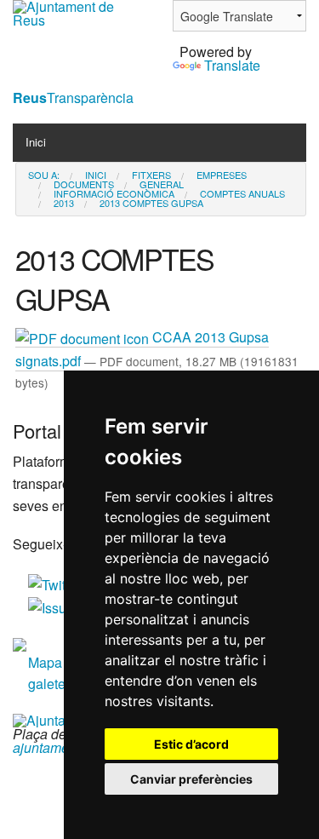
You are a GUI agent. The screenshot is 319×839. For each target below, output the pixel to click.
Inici (36, 142)
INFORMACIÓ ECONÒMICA (114, 193)
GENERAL (162, 184)
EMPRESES (222, 175)
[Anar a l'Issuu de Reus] (52, 606)
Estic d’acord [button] (191, 744)
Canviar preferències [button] (191, 779)
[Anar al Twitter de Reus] (56, 583)
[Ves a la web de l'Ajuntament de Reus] (80, 11)
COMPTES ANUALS (242, 193)
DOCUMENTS (84, 184)
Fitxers (151, 175)
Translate (232, 65)
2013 (64, 203)
